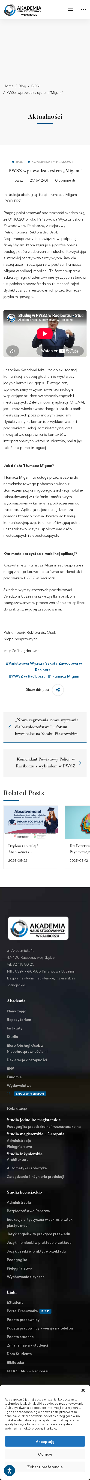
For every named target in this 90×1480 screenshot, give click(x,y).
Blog (22, 86)
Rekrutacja (17, 1109)
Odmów (45, 1454)
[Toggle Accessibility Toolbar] (9, 1471)
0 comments (65, 180)
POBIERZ (12, 201)
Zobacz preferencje (45, 1467)
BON (35, 86)
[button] (83, 1390)
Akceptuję (45, 1441)
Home (8, 86)
